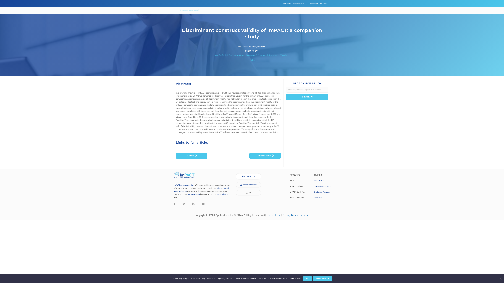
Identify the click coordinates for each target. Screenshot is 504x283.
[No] (500, 278)
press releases (223, 194)
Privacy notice (322, 278)
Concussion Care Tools (318, 3)
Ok (307, 278)
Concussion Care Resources (293, 3)
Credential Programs (322, 192)
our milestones (194, 194)
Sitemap (304, 215)
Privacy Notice (290, 215)
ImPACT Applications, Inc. (184, 185)
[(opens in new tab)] (184, 175)
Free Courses (319, 180)
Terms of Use (273, 215)
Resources (318, 197)
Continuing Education (322, 186)
